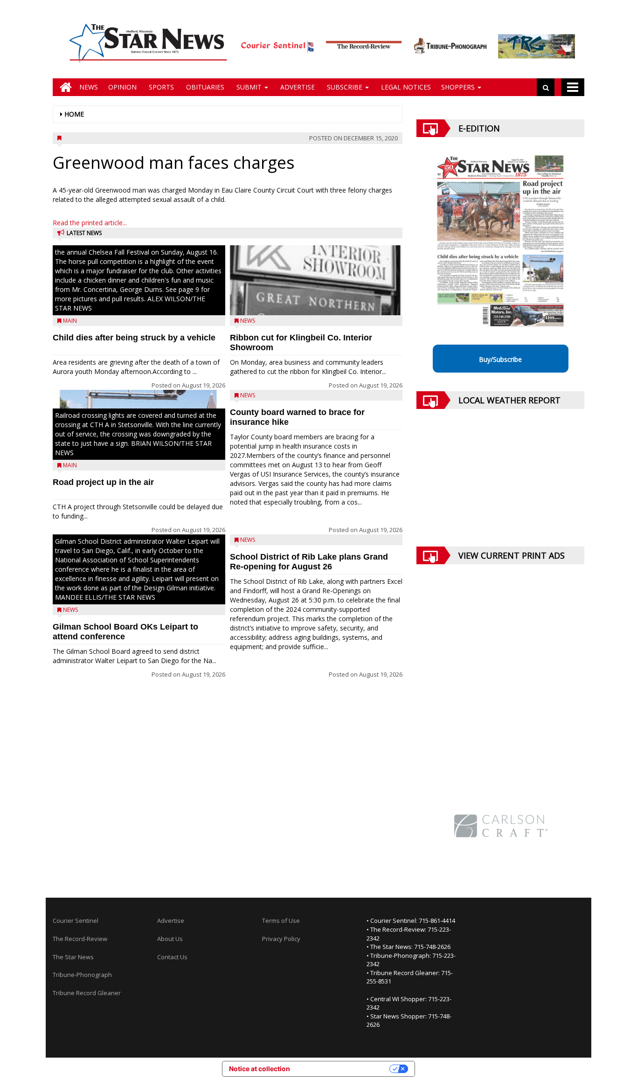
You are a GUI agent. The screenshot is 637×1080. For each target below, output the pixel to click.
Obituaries (204, 87)
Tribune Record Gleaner (87, 993)
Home (74, 114)
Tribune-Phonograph (82, 974)
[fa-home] (63, 87)
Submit (249, 87)
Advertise (296, 87)
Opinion (122, 87)
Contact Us (172, 957)
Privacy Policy (281, 939)
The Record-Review (80, 939)
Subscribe (344, 87)
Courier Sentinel (75, 920)
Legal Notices (405, 87)
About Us (170, 939)
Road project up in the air (103, 482)
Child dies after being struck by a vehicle (134, 337)
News (88, 87)
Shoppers (459, 87)
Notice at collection (259, 1069)
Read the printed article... (90, 222)
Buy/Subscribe (500, 359)
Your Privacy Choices (344, 1069)
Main (70, 321)
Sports (160, 87)
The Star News (73, 957)
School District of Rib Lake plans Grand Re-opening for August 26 (309, 561)
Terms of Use (281, 920)
